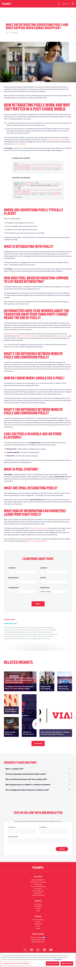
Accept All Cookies (52, 963)
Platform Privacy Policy (38, 939)
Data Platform (38, 893)
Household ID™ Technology (38, 882)
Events (38, 926)
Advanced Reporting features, (39, 528)
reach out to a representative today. (36, 541)
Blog (16, 33)
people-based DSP (12, 334)
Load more (38, 743)
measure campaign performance (57, 140)
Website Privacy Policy (38, 942)
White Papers (38, 904)
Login (67, 4)
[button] (38, 769)
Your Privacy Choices (36, 937)
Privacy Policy (58, 959)
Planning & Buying (38, 891)
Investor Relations (38, 920)
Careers (38, 922)
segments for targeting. (19, 144)
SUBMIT (38, 604)
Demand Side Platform (38, 880)
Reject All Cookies (67, 963)
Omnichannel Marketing (38, 886)
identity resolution (61, 336)
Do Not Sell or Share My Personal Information (16, 963)
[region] (38, 960)
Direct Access (38, 884)
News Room (38, 924)
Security (38, 928)
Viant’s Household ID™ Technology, (29, 336)
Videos (38, 908)
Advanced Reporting (38, 895)
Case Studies (38, 906)
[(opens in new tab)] (25, 950)
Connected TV (38, 889)
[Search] (59, 3)
